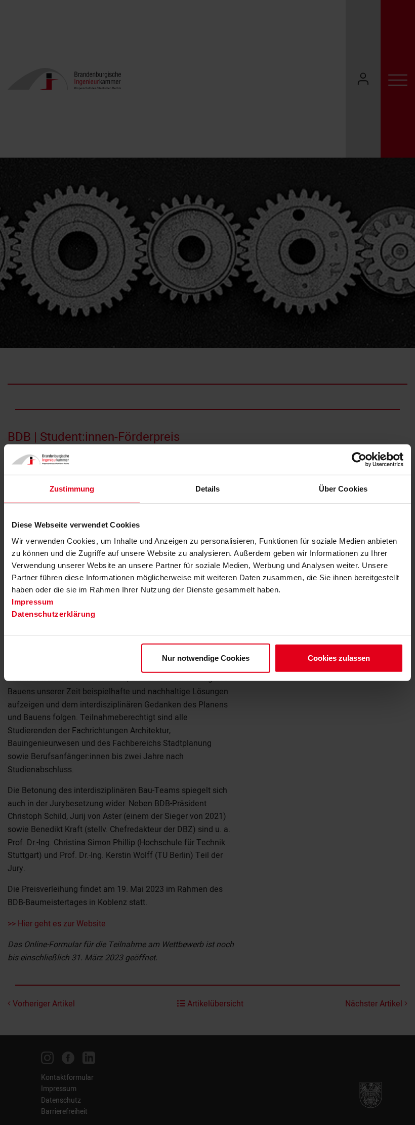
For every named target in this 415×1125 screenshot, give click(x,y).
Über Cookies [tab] (343, 488)
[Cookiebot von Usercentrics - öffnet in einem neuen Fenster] (359, 459)
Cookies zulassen (339, 657)
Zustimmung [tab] (72, 488)
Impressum (33, 601)
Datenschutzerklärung (53, 613)
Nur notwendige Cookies (206, 657)
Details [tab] (207, 488)
